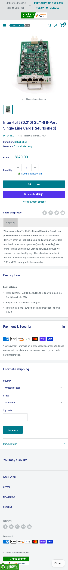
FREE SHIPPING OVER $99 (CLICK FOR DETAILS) (48, 5)
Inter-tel (8, 135)
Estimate (13, 429)
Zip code (7, 410)
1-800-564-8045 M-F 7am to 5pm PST (15, 5)
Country (7, 380)
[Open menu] (4, 25)
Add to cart (34, 184)
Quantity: (8, 170)
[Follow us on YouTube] (23, 526)
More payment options (34, 201)
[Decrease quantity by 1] (18, 167)
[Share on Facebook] (44, 212)
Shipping (10, 222)
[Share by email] (62, 212)
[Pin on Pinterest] (50, 212)
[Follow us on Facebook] (5, 526)
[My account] (55, 25)
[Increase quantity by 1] (35, 167)
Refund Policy (10, 443)
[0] (62, 25)
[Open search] (49, 25)
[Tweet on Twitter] (56, 212)
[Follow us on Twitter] (11, 526)
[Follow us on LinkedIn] (29, 526)
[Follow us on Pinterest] (17, 526)
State (6, 395)
